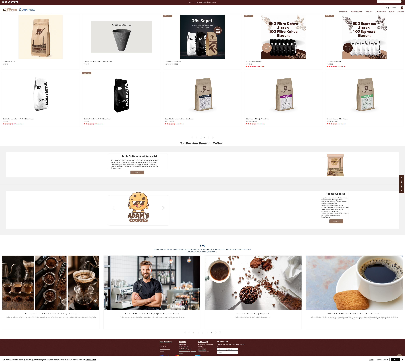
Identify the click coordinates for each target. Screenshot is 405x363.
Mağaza (182, 341)
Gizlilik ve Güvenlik (184, 346)
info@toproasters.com (203, 351)
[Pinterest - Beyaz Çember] (14, 2)
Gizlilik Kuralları (91, 360)
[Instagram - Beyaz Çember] (3, 2)
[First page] (185, 332)
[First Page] (192, 137)
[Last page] (220, 332)
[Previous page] (189, 332)
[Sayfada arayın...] (402, 1)
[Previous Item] (113, 208)
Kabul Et (395, 360)
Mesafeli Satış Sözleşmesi (185, 349)
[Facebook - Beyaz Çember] (6, 2)
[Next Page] (209, 137)
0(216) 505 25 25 (202, 350)
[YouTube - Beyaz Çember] (9, 2)
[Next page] (216, 332)
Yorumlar (401, 183)
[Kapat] (402, 359)
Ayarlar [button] (371, 360)
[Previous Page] (196, 137)
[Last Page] (213, 137)
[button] (402, 7)
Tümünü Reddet (382, 360)
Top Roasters (166, 342)
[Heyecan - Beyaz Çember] (12, 2)
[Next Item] (163, 208)
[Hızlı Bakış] (40, 37)
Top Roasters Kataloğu (165, 349)
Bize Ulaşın (203, 341)
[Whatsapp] (17, 2)
